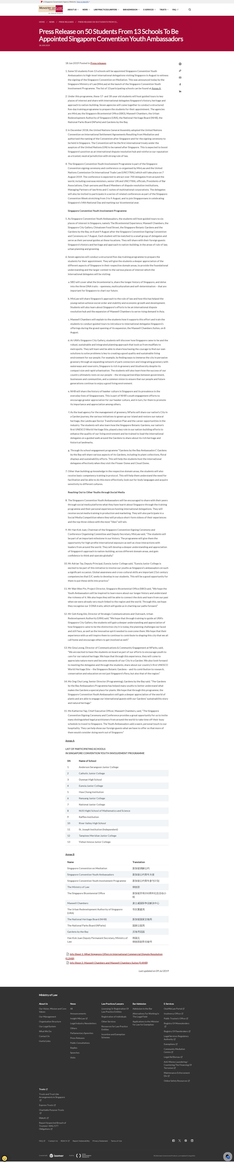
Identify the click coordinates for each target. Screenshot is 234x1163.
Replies (73, 1047)
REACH (64, 1141)
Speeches (74, 1052)
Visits (72, 1057)
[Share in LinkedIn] (179, 90)
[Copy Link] (179, 71)
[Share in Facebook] (179, 83)
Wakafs (42, 1118)
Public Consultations (80, 1043)
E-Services (148, 9)
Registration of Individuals (113, 1016)
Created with (43, 1155)
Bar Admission (130, 9)
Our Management (47, 1016)
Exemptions (169, 1044)
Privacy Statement (100, 1141)
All (71, 1008)
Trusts (163, 9)
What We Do (45, 1031)
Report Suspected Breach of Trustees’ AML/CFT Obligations (52, 1125)
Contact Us (44, 1036)
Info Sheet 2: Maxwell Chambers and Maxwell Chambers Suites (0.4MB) (109, 962)
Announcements (78, 1013)
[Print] (179, 64)
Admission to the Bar (142, 1008)
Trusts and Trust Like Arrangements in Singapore (52, 1095)
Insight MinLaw (77, 1018)
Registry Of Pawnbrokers (176, 1031)
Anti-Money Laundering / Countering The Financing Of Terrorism (178, 1064)
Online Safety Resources (175, 1080)
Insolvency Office (172, 1013)
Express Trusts (46, 1105)
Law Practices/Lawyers (105, 9)
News (85, 9)
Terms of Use (116, 1141)
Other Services (108, 1021)
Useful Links (45, 1041)
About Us (72, 9)
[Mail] (179, 76)
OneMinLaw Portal (173, 1008)
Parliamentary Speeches (81, 1033)
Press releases (98, 63)
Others (73, 1028)
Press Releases (77, 1038)
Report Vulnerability (81, 1141)
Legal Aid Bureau (172, 1057)
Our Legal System (47, 1026)
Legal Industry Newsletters (83, 1023)
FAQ (174, 9)
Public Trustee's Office (175, 1018)
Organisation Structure (50, 1021)
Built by (71, 1155)
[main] (117, 501)
